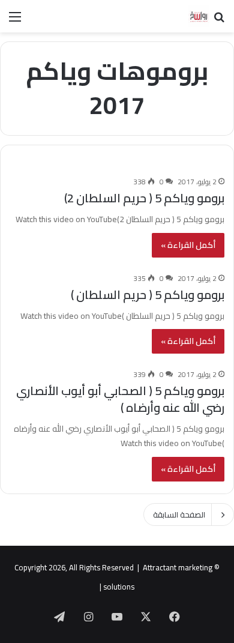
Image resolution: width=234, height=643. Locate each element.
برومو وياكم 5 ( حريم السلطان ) (147, 294)
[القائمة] (15, 20)
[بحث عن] (219, 20)
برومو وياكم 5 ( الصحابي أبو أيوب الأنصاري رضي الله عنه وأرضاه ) (120, 398)
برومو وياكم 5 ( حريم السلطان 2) (144, 198)
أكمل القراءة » (188, 245)
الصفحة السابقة (179, 514)
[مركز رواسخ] (186, 16)
